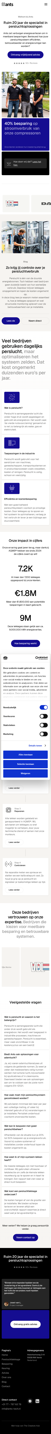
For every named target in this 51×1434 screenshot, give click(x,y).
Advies (5, 1372)
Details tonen (35, 745)
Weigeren (25, 773)
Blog (4, 1381)
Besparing (7, 1363)
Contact (6, 1386)
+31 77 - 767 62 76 (11, 1404)
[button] (45, 4)
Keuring (6, 1368)
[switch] (44, 716)
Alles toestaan (26, 754)
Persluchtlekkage (11, 1359)
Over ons (6, 1377)
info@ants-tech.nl (11, 1408)
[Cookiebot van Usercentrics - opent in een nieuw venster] (36, 658)
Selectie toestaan (25, 764)
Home (5, 1354)
